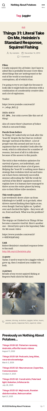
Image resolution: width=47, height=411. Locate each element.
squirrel (33, 323)
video (39, 323)
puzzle (8, 323)
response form (23, 323)
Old (23, 27)
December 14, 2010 (32, 53)
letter (36, 320)
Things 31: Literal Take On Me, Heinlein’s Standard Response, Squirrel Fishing (23, 40)
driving (15, 320)
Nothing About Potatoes (23, 5)
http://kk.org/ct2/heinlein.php (16, 251)
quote (14, 323)
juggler (30, 320)
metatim (15, 53)
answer (8, 320)
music (41, 320)
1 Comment (25, 57)
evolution (22, 320)
